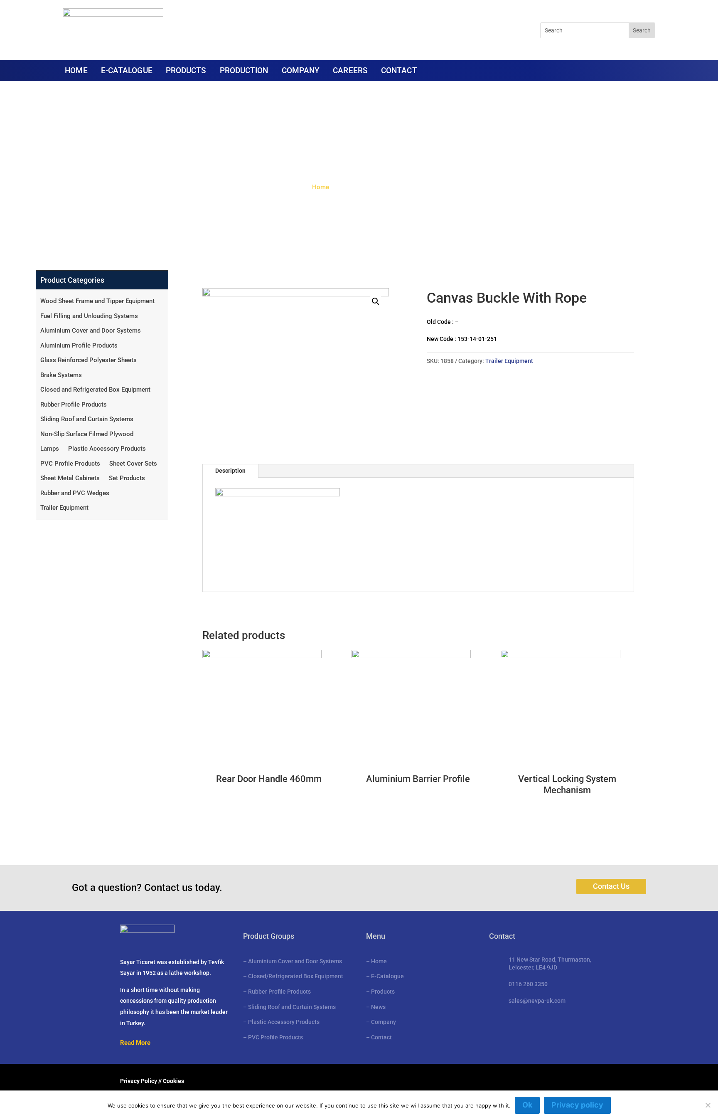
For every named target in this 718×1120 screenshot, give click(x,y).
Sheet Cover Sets (133, 463)
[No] (707, 1105)
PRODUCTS (186, 71)
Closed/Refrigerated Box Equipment (295, 976)
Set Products (127, 478)
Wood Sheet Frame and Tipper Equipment (97, 301)
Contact (381, 1037)
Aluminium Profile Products (79, 345)
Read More (135, 1042)
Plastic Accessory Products (107, 448)
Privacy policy (577, 1104)
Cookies (173, 1081)
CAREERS (350, 71)
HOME (76, 71)
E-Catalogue (387, 976)
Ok (527, 1104)
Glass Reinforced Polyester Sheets (88, 360)
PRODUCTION (244, 71)
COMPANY (301, 71)
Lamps (49, 448)
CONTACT (399, 71)
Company (383, 1022)
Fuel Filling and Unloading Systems (89, 316)
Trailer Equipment (64, 507)
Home (320, 187)
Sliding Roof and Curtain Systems (86, 419)
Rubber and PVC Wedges (74, 493)
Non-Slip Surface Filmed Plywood (86, 434)
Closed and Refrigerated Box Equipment (95, 389)
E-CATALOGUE (126, 71)
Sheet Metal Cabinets (70, 478)
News (378, 1007)
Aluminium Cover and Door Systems (90, 330)
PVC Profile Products (70, 463)
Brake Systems (61, 375)
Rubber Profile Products (73, 404)
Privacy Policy (138, 1081)
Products (383, 991)
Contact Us (611, 886)
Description (230, 470)
